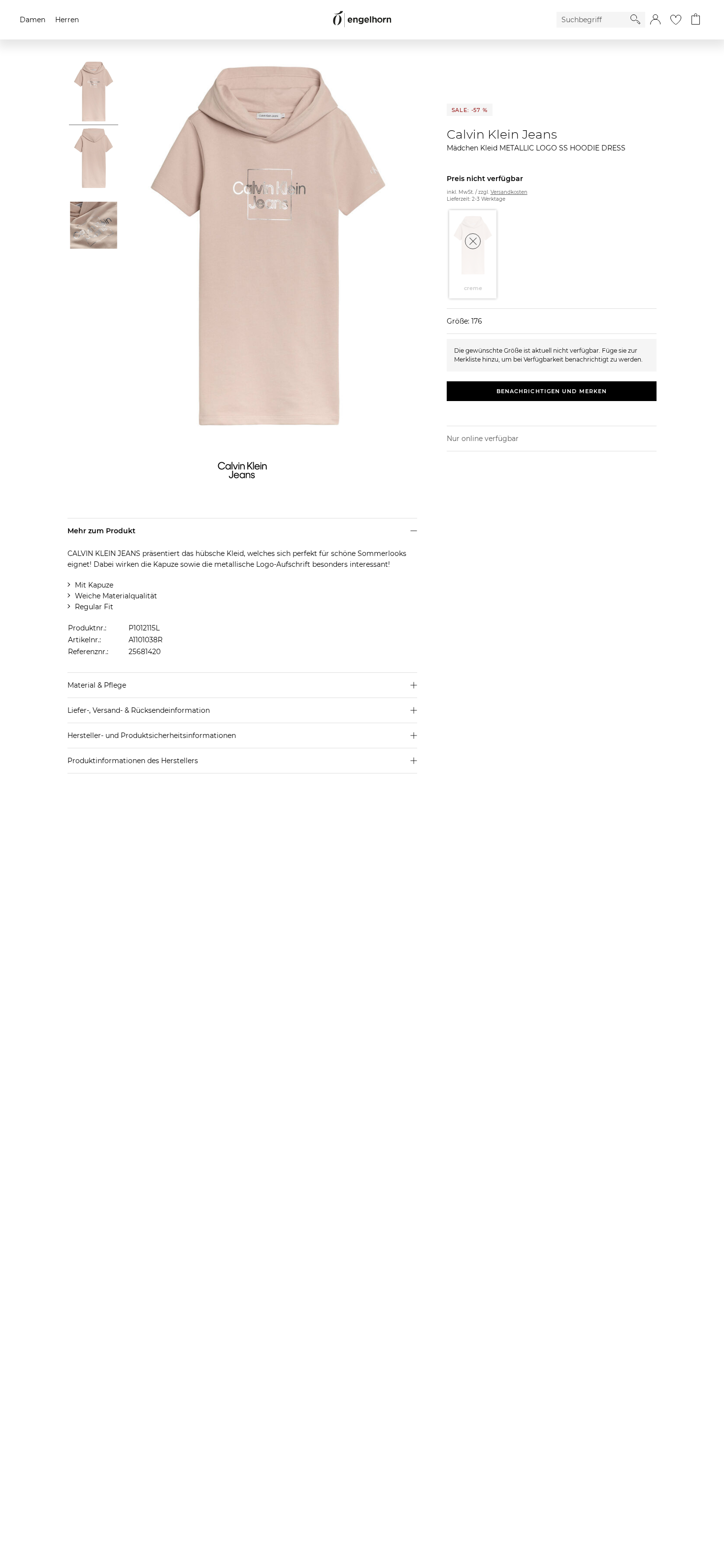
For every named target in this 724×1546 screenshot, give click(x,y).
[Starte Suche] (635, 19)
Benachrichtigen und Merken (551, 391)
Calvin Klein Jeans (502, 134)
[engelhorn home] (362, 19)
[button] (655, 20)
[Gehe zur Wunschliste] (675, 20)
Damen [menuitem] (32, 19)
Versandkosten (509, 192)
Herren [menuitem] (67, 19)
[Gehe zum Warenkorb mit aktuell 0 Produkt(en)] (696, 20)
